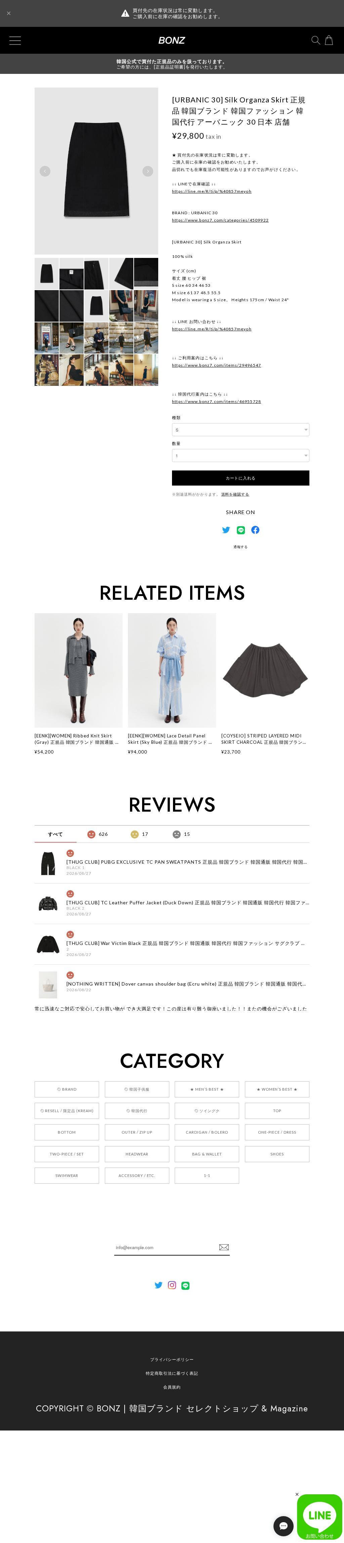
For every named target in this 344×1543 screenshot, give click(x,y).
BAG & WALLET (207, 1154)
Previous (45, 171)
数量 (176, 443)
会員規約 (172, 1387)
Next (147, 171)
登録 (224, 1247)
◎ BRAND (67, 1089)
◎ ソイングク (207, 1110)
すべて (55, 834)
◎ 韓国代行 (136, 1110)
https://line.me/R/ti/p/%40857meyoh (212, 191)
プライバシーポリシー (172, 1359)
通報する (240, 547)
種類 (176, 417)
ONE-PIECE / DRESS (277, 1132)
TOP (277, 1110)
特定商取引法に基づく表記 (172, 1373)
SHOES (277, 1154)
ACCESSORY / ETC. (137, 1175)
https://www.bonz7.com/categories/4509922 (220, 220)
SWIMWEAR (67, 1175)
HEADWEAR (137, 1154)
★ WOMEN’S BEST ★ (277, 1089)
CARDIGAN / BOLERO (207, 1132)
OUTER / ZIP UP (137, 1132)
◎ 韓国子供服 (136, 1089)
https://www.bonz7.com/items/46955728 (216, 401)
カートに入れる (241, 478)
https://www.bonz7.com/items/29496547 (216, 365)
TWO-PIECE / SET (67, 1154)
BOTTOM (67, 1132)
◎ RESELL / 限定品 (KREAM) (67, 1110)
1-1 (207, 1175)
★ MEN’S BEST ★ (207, 1089)
